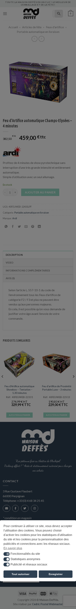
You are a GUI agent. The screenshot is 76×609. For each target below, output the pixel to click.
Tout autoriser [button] (20, 574)
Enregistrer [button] (56, 574)
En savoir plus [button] (13, 548)
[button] (7, 554)
